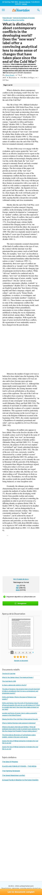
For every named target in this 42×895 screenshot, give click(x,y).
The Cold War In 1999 (9, 681)
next (33, 652)
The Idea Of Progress (10, 762)
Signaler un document (21, 661)
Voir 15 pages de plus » (21, 579)
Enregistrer (22, 603)
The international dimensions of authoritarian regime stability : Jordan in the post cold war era (19, 736)
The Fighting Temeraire (11, 771)
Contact (24, 4)
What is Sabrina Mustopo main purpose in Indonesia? (19, 723)
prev (9, 652)
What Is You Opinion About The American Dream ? (18, 677)
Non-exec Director (24, 2)
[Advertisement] (21, 349)
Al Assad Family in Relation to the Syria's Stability (20, 780)
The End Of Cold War (8, 674)
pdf (17, 587)
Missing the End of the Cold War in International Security (20, 719)
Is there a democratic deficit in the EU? (14, 685)
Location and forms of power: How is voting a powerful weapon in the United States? (19, 714)
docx (17, 589)
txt (17, 585)
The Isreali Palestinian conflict (13, 775)
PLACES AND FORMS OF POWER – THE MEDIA (19, 766)
